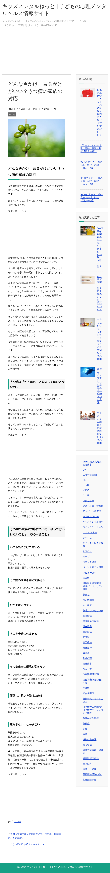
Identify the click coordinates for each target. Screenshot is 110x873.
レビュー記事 (89, 572)
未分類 (86, 637)
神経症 (86, 688)
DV (84, 470)
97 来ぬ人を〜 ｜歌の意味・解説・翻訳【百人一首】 (91, 197)
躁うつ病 (87, 745)
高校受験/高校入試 (92, 774)
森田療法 (87, 642)
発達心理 (87, 658)
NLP (85, 480)
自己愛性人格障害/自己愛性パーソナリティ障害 (93, 710)
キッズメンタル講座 (93, 522)
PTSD (86, 485)
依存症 (86, 578)
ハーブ (86, 556)
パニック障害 (89, 562)
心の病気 (87, 605)
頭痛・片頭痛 (89, 769)
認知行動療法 (89, 739)
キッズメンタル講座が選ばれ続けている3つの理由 (100, 428)
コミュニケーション (93, 527)
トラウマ (87, 551)
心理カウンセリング (93, 610)
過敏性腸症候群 (91, 758)
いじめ (86, 490)
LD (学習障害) (90, 475)
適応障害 (87, 764)
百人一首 (87, 669)
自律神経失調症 (91, 718)
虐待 (85, 734)
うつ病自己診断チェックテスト (28, 844)
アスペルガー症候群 (93, 506)
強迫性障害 (88, 600)
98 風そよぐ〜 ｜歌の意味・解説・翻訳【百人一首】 (91, 181)
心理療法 (87, 616)
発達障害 (87, 663)
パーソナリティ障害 (93, 567)
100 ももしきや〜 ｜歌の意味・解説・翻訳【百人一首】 (91, 148)
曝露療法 (87, 632)
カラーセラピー (91, 516)
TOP (38, 21)
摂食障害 (87, 626)
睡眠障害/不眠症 (91, 674)
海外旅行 (87, 648)
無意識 (86, 653)
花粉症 (86, 723)
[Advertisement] (55, 53)
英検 (85, 729)
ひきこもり (88, 500)
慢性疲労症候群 (91, 621)
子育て (86, 594)
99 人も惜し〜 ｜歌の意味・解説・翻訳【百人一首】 (91, 165)
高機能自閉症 (89, 780)
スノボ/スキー (90, 532)
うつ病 (12, 114)
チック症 (87, 538)
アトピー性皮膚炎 (92, 511)
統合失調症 (88, 693)
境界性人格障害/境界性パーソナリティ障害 (93, 586)
